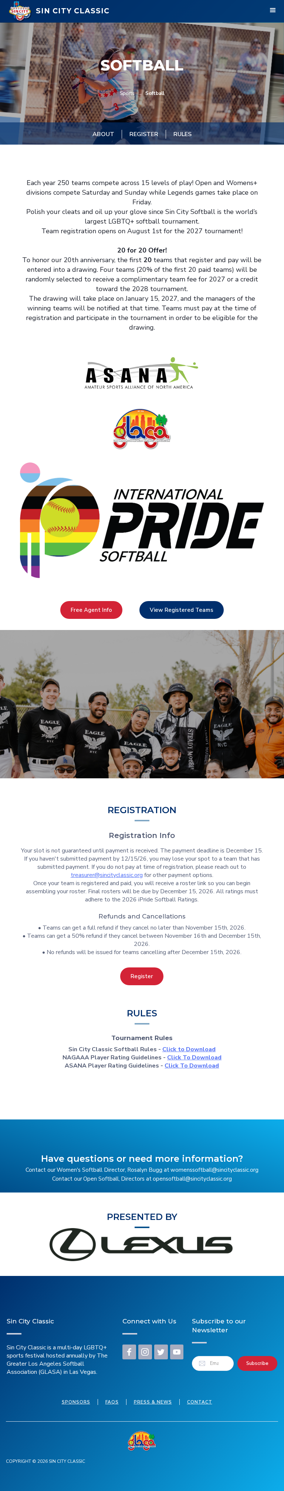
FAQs (112, 1402)
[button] (273, 11)
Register (143, 134)
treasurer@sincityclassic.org (107, 875)
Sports (127, 93)
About (103, 134)
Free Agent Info (91, 610)
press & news (153, 1402)
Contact (199, 1402)
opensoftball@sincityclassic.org (192, 1178)
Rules (182, 134)
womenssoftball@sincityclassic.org (214, 1170)
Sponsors (76, 1402)
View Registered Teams (181, 610)
